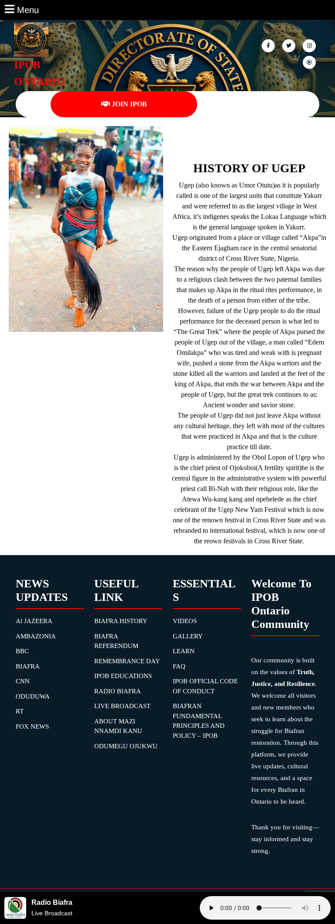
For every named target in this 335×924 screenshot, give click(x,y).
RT (20, 711)
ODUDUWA (33, 696)
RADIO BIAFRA (117, 691)
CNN (23, 681)
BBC (22, 651)
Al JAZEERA (34, 620)
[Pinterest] (310, 45)
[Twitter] (289, 45)
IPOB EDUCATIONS (123, 675)
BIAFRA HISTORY (120, 620)
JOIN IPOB (129, 104)
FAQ (179, 666)
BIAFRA (28, 666)
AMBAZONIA (36, 636)
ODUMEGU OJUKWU (125, 746)
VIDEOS (185, 620)
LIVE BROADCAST (122, 705)
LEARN (184, 651)
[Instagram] (310, 61)
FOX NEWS (32, 726)
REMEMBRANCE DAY (127, 661)
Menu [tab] (28, 9)
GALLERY (188, 636)
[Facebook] (269, 45)
